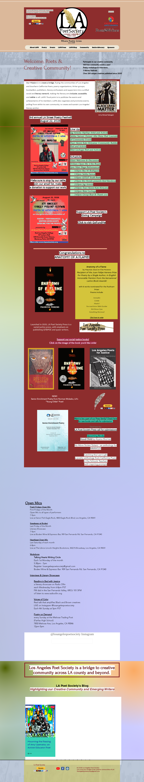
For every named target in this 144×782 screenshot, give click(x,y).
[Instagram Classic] (67, 768)
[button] (36, 22)
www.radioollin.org (53, 593)
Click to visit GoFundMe (92, 222)
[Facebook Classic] (62, 768)
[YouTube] (58, 768)
